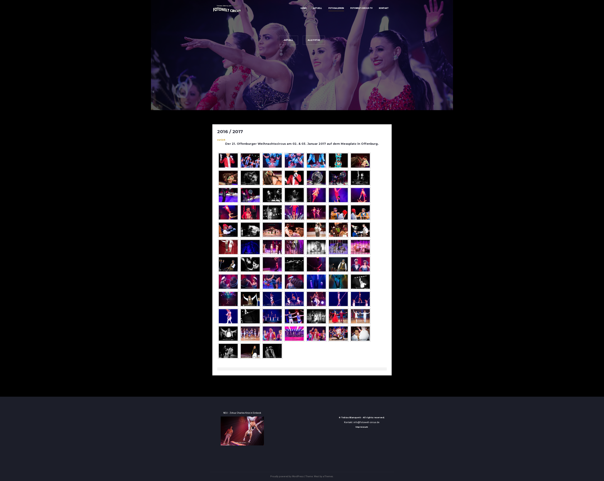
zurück (221, 140)
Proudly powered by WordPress (287, 476)
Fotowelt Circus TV (361, 8)
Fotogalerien (336, 8)
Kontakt (384, 8)
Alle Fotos (314, 40)
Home (304, 8)
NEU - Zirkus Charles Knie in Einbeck (242, 413)
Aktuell (317, 8)
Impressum (361, 427)
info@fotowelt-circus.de (367, 422)
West (316, 476)
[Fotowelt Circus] (227, 8)
